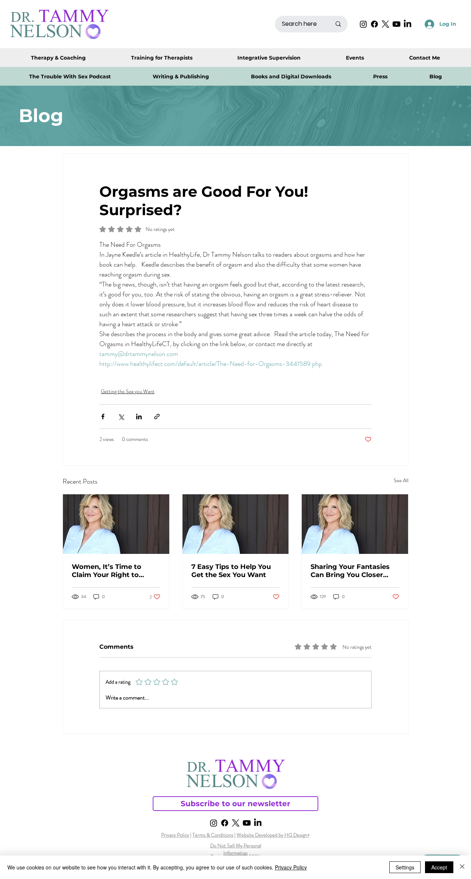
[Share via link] (156, 416)
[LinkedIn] (407, 24)
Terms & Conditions (212, 835)
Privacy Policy (175, 835)
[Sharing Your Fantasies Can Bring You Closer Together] (355, 524)
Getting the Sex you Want (128, 391)
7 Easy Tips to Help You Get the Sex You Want (231, 571)
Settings (405, 867)
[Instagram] (363, 24)
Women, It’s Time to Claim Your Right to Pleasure (106, 571)
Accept (439, 867)
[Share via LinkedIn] (138, 416)
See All (401, 480)
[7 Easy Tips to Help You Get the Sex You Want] (236, 524)
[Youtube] (396, 24)
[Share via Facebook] (102, 416)
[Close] (462, 867)
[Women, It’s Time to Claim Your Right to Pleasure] (116, 524)
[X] (385, 24)
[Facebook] (374, 24)
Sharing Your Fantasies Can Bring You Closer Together (350, 571)
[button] (291, 76)
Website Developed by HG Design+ (273, 835)
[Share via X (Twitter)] (120, 416)
